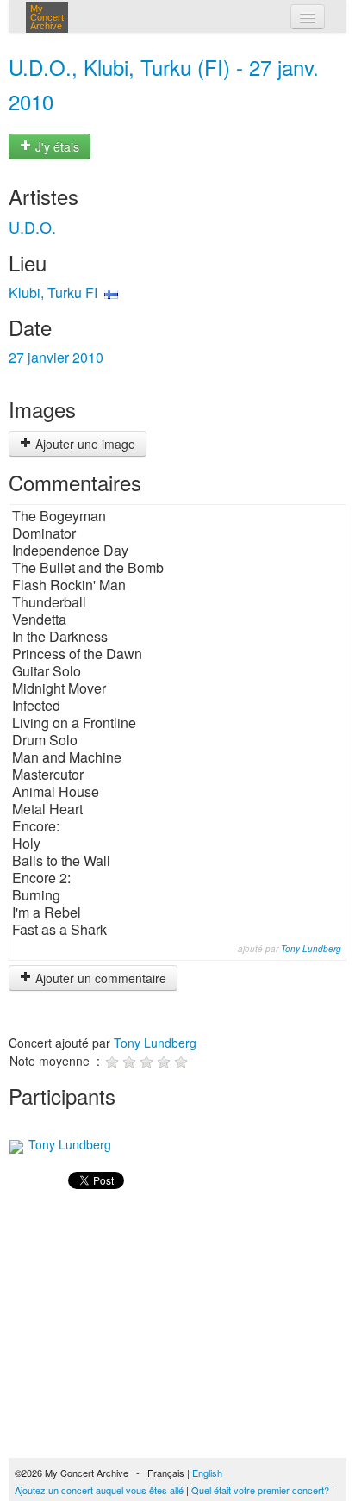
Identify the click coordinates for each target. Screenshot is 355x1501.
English (207, 1472)
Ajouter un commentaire (99, 978)
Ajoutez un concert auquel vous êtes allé (99, 1490)
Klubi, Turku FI (53, 292)
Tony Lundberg (311, 949)
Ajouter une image (83, 443)
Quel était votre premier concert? (260, 1490)
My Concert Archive (47, 17)
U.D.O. (32, 226)
